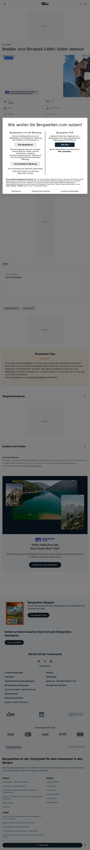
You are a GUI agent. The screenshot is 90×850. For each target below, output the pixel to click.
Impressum (16, 191)
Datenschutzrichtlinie (41, 191)
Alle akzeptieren (25, 145)
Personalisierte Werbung (25, 164)
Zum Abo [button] (65, 145)
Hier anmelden (64, 151)
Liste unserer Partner (14, 186)
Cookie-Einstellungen (70, 191)
